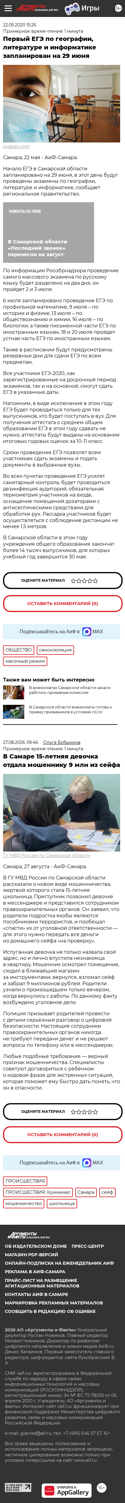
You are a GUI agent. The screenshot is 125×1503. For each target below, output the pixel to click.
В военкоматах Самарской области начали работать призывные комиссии (69, 690)
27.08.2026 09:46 (20, 742)
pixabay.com (16, 146)
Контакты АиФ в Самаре (36, 1294)
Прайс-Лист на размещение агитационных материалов (42, 1283)
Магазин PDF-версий (31, 1254)
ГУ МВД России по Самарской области (46, 855)
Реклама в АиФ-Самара (35, 1271)
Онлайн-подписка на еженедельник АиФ (59, 1263)
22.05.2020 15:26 (19, 25)
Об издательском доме (36, 1246)
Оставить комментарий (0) (62, 603)
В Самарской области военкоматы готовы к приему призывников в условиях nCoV (70, 709)
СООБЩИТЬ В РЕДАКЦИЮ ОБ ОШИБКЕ (50, 1311)
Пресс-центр (88, 1246)
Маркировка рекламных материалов (54, 1303)
